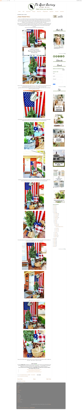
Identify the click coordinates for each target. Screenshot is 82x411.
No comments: (33, 374)
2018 (55, 239)
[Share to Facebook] (39, 374)
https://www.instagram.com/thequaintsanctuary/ (34, 369)
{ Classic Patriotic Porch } (23, 16)
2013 (55, 246)
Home (34, 379)
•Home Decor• (28, 11)
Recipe (18, 391)
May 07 (57, 229)
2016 (55, 242)
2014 (55, 245)
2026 (55, 205)
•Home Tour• (39, 11)
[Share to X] (38, 374)
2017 (55, 241)
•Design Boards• (45, 11)
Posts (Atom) (23, 381)
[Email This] (37, 374)
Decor (18, 387)
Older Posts (48, 379)
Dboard (18, 386)
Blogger (50, 404)
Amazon (34, 300)
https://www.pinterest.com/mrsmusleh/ (34, 370)
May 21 (57, 225)
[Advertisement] (57, 22)
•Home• (19, 11)
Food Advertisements (61, 53)
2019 (55, 238)
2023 (55, 208)
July (55, 220)
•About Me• (62, 11)
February (56, 235)
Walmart (38, 300)
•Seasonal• (56, 11)
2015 (54, 243)
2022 (55, 209)
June (55, 221)
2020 (55, 212)
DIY (20, 376)
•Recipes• (33, 11)
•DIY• (23, 11)
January (56, 236)
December (56, 213)
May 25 (57, 224)
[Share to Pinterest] (40, 374)
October (56, 216)
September (56, 217)
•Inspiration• (51, 11)
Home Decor (23, 376)
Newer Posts (19, 379)
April (55, 232)
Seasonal (26, 376)
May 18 (57, 228)
